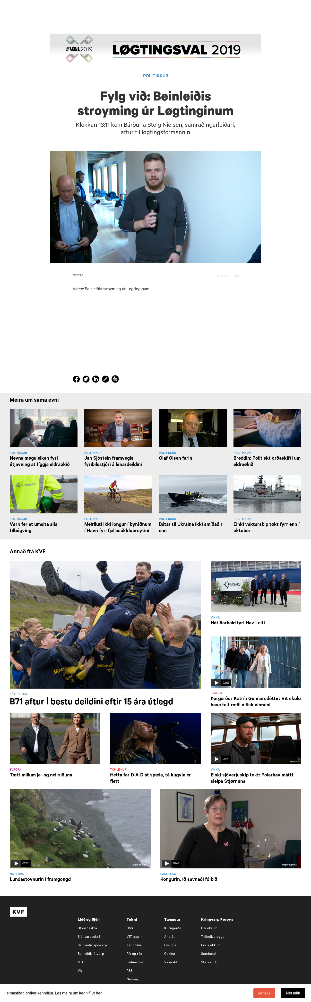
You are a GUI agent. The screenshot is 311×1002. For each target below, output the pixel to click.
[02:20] (80, 829)
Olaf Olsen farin (175, 459)
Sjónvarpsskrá (89, 937)
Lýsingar (171, 945)
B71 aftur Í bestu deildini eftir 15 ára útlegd (91, 703)
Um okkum (209, 928)
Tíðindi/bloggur (213, 937)
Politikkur (155, 76)
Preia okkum (211, 945)
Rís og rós (134, 954)
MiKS (82, 963)
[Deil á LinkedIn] (96, 380)
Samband (208, 954)
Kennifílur (134, 945)
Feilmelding (136, 963)
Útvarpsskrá (87, 928)
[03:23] (256, 739)
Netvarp (78, 275)
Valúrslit (170, 963)
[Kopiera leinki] (105, 380)
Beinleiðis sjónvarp (92, 945)
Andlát (169, 937)
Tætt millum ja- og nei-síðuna (41, 775)
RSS (130, 971)
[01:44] (230, 829)
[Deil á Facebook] (77, 380)
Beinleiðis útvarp (91, 954)
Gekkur (170, 954)
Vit (80, 971)
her (99, 993)
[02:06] (256, 663)
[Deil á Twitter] (86, 380)
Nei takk (293, 993)
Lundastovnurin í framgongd (40, 880)
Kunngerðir (173, 928)
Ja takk (264, 993)
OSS (130, 928)
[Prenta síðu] (115, 380)
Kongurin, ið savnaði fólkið (188, 880)
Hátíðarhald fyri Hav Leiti (238, 623)
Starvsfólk (209, 963)
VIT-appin (134, 937)
